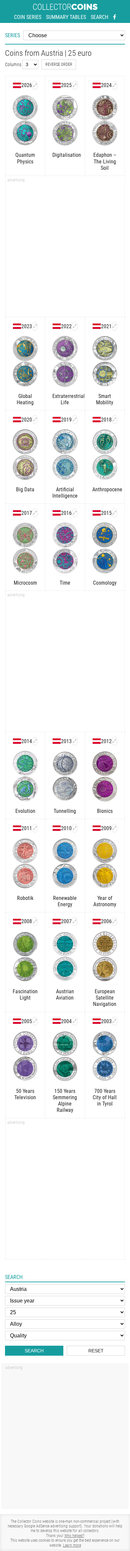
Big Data (25, 489)
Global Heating (25, 399)
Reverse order (58, 64)
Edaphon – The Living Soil (104, 161)
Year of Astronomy (104, 901)
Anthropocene (104, 489)
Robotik (25, 898)
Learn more (72, 1545)
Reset (96, 1350)
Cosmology (105, 583)
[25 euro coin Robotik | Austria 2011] (35, 828)
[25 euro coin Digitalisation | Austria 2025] (74, 85)
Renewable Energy (65, 901)
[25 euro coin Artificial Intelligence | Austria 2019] (74, 419)
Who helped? (74, 1535)
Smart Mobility (104, 399)
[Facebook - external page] (114, 17)
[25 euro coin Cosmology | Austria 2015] (114, 513)
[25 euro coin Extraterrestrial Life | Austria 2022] (74, 326)
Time (65, 583)
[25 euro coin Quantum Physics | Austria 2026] (35, 85)
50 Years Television (25, 1094)
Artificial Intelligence (64, 492)
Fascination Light (25, 994)
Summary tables (66, 17)
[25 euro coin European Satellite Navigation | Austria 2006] (114, 921)
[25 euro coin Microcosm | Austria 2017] (35, 513)
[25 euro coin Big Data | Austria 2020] (35, 419)
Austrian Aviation (65, 994)
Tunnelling (65, 811)
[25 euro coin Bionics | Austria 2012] (114, 741)
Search (99, 17)
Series (12, 35)
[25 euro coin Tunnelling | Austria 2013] (74, 741)
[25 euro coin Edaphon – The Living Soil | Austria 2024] (114, 85)
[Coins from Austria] (17, 85)
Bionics (105, 811)
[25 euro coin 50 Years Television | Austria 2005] (35, 1021)
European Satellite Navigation (104, 997)
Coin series (27, 17)
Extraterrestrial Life (64, 399)
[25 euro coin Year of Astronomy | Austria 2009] (114, 828)
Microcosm (25, 583)
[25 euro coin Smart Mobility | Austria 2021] (114, 326)
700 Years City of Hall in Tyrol (105, 1097)
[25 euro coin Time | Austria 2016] (74, 513)
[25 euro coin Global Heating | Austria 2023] (35, 326)
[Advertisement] (65, 248)
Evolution (25, 811)
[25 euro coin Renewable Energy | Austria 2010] (74, 828)
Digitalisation (64, 155)
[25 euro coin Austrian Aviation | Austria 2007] (74, 921)
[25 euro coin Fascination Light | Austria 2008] (35, 921)
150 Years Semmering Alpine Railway (65, 1101)
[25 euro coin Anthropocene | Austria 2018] (114, 419)
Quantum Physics (25, 158)
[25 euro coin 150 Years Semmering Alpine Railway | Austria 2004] (74, 1021)
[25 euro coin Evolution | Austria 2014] (35, 741)
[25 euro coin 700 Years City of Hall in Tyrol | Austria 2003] (114, 1021)
